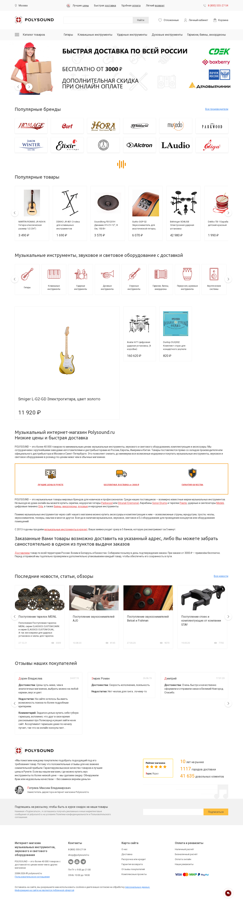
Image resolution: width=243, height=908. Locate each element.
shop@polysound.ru (78, 855)
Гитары (68, 34)
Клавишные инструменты (95, 34)
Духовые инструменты (167, 34)
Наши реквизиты (184, 864)
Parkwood (107, 503)
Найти (140, 20)
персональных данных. (137, 887)
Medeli (220, 503)
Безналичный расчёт (186, 854)
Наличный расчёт (184, 849)
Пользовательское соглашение (32, 876)
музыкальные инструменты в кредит (66, 529)
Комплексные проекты (134, 874)
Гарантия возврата (132, 864)
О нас (124, 849)
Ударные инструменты (132, 34)
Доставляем (22, 553)
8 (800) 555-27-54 (218, 5)
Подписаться (216, 811)
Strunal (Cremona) (128, 503)
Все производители (216, 109)
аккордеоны (69, 506)
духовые (83, 506)
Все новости (221, 576)
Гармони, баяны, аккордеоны (206, 34)
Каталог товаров (34, 34)
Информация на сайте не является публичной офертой (44, 890)
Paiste (183, 503)
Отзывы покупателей (133, 869)
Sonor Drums (159, 503)
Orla (40, 506)
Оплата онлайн (183, 859)
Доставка (127, 854)
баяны (57, 506)
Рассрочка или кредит (134, 859)
